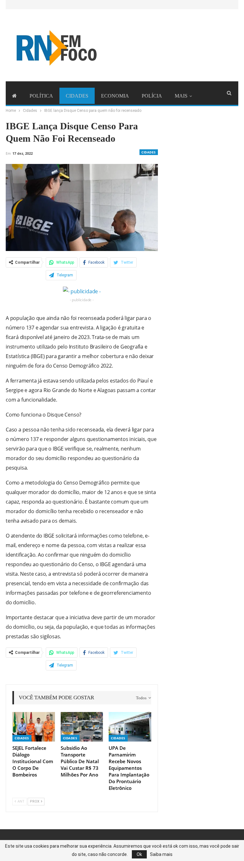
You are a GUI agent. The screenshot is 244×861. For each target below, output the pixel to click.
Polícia (152, 95)
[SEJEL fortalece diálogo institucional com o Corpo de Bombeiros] (33, 727)
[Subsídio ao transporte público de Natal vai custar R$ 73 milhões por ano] (82, 727)
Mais (181, 95)
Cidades (77, 95)
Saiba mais (161, 854)
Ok (139, 854)
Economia (115, 95)
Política (41, 95)
